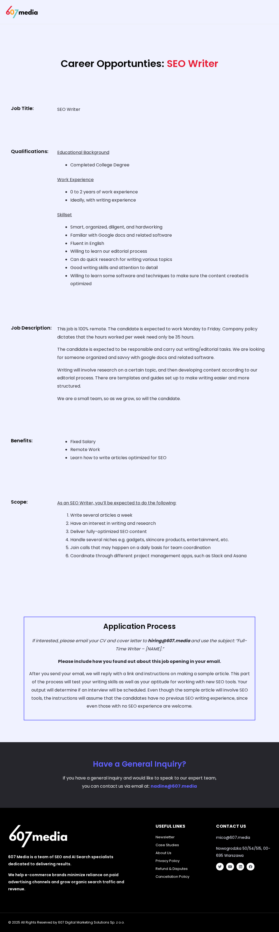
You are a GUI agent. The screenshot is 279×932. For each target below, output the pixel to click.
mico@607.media (233, 837)
